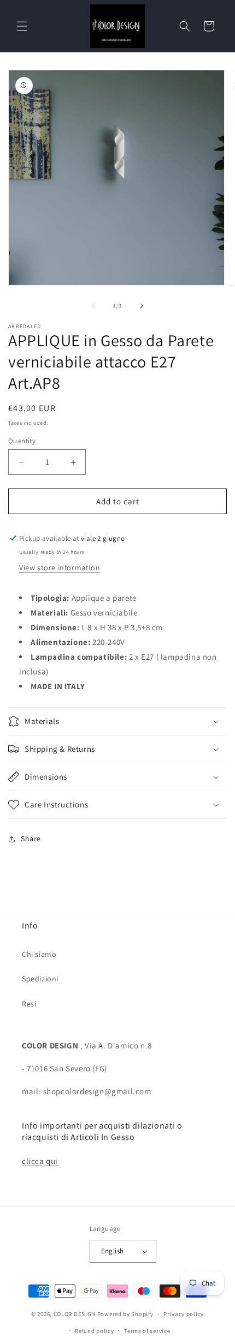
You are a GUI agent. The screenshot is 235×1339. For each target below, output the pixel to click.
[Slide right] (142, 306)
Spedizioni (40, 979)
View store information (59, 567)
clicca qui (40, 1161)
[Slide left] (93, 306)
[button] (22, 26)
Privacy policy (183, 1314)
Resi (29, 1004)
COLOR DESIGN (75, 1314)
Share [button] (31, 838)
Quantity (22, 440)
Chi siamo (39, 954)
